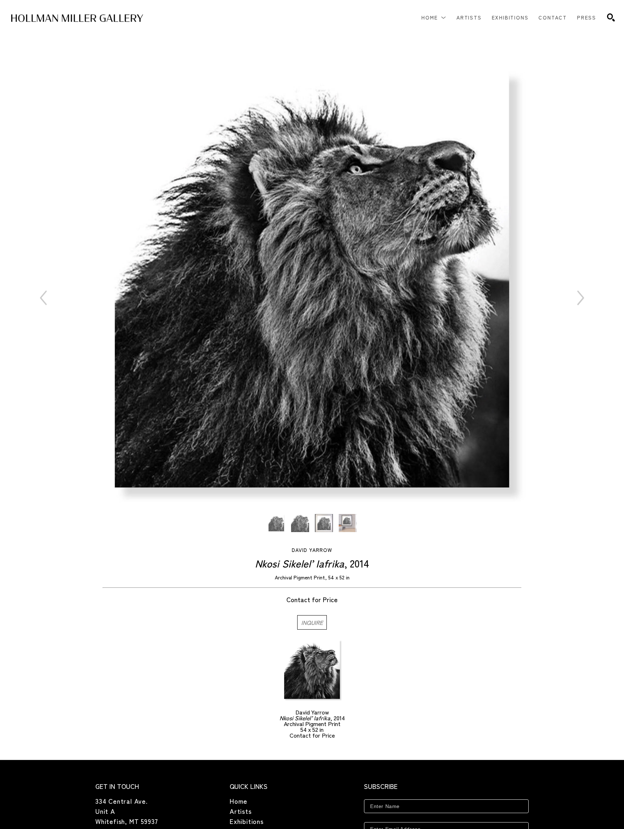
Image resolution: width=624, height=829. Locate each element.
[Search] (611, 17)
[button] (433, 17)
